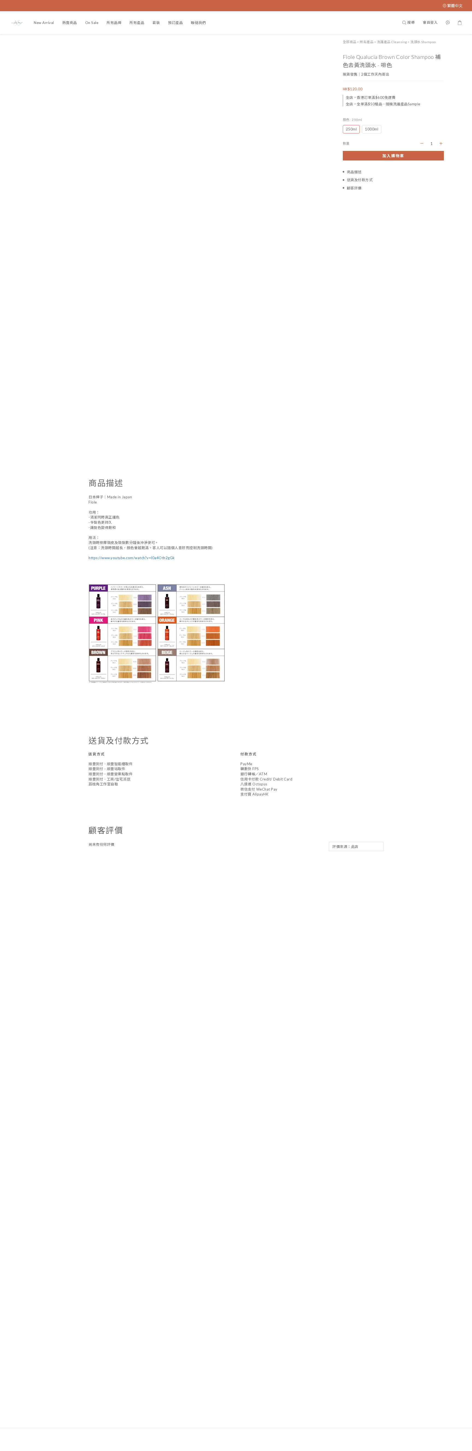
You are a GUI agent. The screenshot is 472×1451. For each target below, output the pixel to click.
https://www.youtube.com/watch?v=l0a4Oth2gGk (131, 558)
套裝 (156, 22)
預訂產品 (175, 22)
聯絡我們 (198, 22)
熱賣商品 (69, 22)
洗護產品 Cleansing (392, 42)
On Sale (92, 22)
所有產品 (136, 22)
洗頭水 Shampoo (423, 42)
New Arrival (44, 22)
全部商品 (349, 42)
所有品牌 (114, 22)
